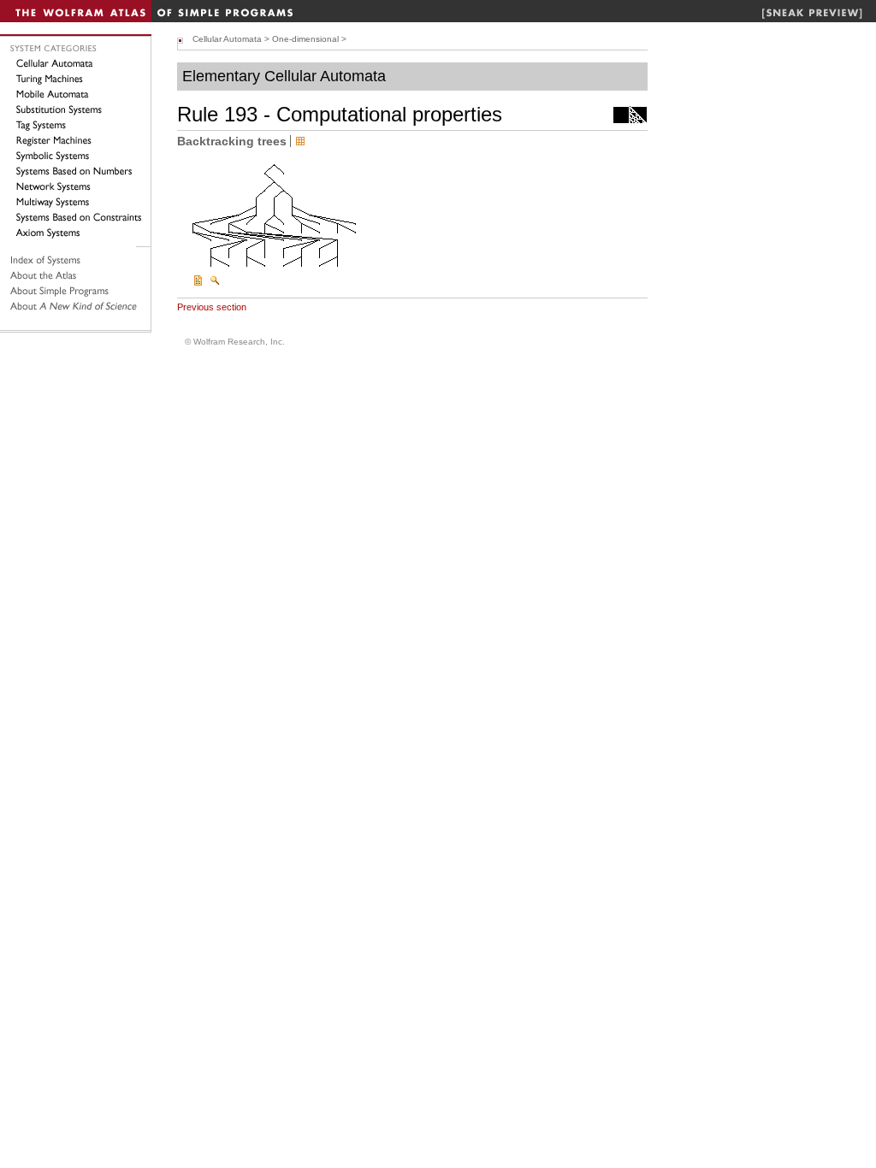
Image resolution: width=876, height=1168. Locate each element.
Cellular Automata (227, 39)
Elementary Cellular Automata (284, 76)
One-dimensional (305, 39)
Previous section (211, 307)
